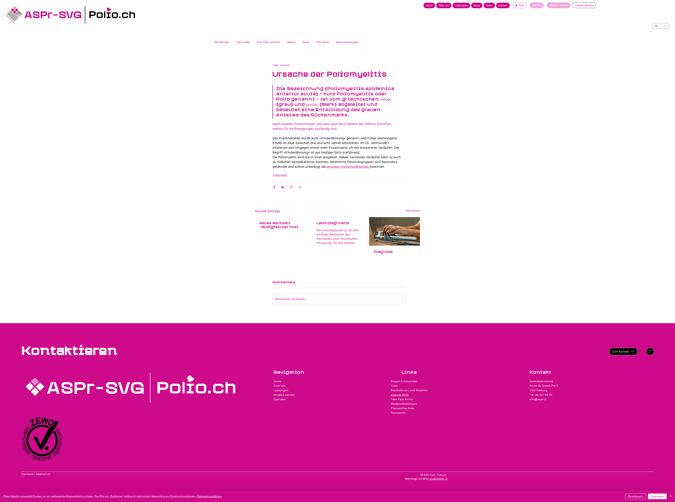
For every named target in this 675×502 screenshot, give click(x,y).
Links (394, 385)
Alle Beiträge (221, 42)
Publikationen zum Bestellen (409, 390)
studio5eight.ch (439, 478)
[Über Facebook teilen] (274, 187)
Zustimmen (657, 496)
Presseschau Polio (402, 408)
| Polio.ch (441, 474)
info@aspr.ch (538, 399)
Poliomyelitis (243, 42)
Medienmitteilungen (347, 42)
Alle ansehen (413, 210)
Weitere (291, 42)
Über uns (280, 385)
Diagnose (383, 252)
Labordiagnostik (332, 223)
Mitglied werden (284, 395)
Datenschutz (43, 473)
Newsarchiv (398, 412)
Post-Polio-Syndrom (268, 42)
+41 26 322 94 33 (540, 395)
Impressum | (28, 473)
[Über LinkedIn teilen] (282, 187)
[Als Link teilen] (291, 187)
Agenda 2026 (400, 395)
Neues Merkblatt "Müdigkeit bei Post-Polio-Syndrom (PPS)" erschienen (279, 225)
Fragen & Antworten (404, 381)
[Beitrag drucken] (300, 187)
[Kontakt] (650, 351)
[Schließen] (671, 496)
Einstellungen (635, 496)
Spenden (280, 399)
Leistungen (281, 390)
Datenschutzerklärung (209, 496)
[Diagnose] (394, 231)
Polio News (322, 42)
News (306, 42)
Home (277, 381)
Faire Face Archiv (402, 399)
